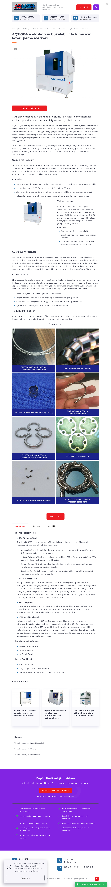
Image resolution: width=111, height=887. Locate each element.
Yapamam (25, 878)
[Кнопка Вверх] (97, 879)
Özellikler (52, 526)
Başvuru (37, 526)
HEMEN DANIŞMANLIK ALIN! (55, 790)
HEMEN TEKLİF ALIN (29, 108)
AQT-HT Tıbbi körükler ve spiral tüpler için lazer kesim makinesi (25, 713)
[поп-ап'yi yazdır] (107, 4)
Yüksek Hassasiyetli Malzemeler (27, 755)
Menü (85, 7)
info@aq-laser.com (88, 17)
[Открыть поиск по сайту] (96, 7)
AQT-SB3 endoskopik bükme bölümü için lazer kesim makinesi (84, 713)
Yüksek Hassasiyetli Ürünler (25, 749)
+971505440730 (27, 17)
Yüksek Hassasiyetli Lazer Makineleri (29, 743)
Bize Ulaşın (55, 516)
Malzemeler (20, 526)
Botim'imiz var (70, 862)
